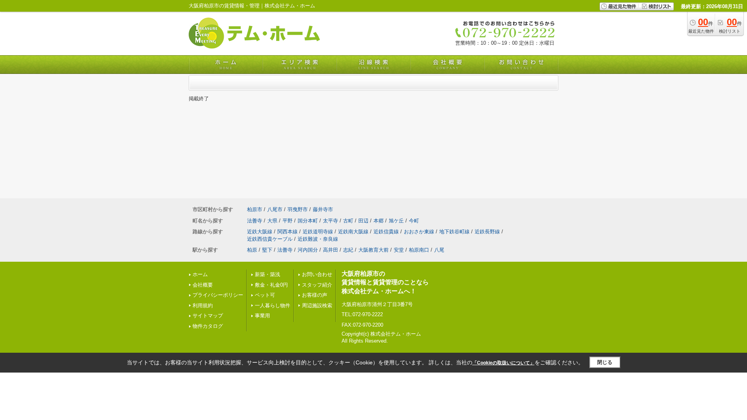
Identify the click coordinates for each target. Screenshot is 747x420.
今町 (414, 221)
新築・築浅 (267, 274)
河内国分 (308, 250)
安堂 (399, 250)
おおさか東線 (419, 231)
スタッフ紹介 (317, 285)
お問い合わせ (317, 274)
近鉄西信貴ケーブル (270, 239)
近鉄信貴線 (386, 231)
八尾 (439, 250)
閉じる (604, 362)
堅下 (267, 250)
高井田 (330, 250)
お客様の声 (314, 295)
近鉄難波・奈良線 (318, 239)
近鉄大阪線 (259, 231)
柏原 (252, 250)
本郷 (379, 221)
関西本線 (287, 231)
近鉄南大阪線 (353, 231)
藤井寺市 (323, 209)
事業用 (262, 315)
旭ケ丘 (396, 221)
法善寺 (254, 221)
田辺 (363, 221)
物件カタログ (208, 326)
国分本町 (308, 221)
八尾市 (274, 209)
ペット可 (265, 295)
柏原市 (254, 209)
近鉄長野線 (487, 231)
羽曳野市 (298, 209)
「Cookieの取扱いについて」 (503, 363)
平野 (287, 221)
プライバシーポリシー (218, 295)
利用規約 (203, 305)
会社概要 (203, 285)
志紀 (348, 250)
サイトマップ (208, 315)
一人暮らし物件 (272, 305)
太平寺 (330, 221)
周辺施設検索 (317, 305)
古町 (348, 221)
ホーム (200, 274)
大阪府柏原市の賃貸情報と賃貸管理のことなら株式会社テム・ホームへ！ (385, 282)
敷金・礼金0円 (271, 285)
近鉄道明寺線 (318, 231)
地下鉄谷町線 (454, 231)
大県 (272, 221)
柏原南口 (419, 250)
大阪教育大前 (373, 250)
